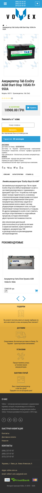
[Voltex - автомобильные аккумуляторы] (21, 14)
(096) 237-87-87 (20, 1)
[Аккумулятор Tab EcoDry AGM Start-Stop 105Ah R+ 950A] (21, 51)
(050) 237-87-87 (20, 3)
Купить (33, 107)
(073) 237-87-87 (20, 5)
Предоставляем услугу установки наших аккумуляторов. (21, 365)
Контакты (5, 433)
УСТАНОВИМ (21, 349)
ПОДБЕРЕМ (21, 306)
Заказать (13, 129)
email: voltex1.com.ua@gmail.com (14, 474)
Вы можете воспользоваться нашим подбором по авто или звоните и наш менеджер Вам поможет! (21, 321)
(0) (4, 168)
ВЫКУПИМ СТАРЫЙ (21, 373)
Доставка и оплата (9, 437)
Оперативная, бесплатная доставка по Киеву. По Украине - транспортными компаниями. (21, 342)
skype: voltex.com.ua (9, 470)
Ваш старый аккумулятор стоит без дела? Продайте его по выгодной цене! (21, 388)
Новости (5, 440)
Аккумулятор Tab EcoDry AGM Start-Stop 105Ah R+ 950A (19, 28)
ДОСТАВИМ (21, 328)
